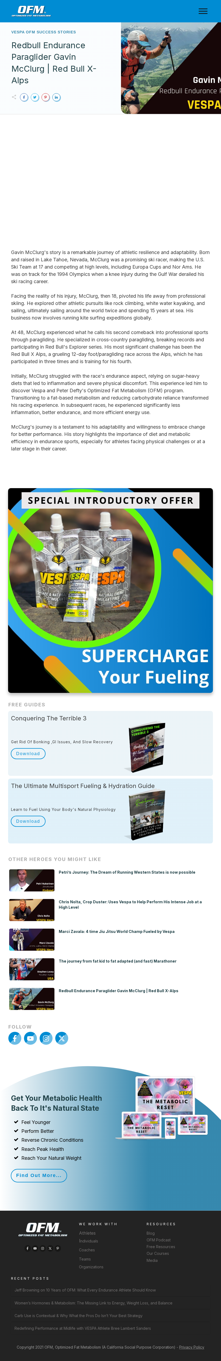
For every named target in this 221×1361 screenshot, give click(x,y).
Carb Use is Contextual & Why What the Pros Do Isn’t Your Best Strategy (79, 1315)
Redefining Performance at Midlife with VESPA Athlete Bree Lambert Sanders (83, 1328)
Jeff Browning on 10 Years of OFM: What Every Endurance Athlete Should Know (85, 1290)
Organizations (91, 1267)
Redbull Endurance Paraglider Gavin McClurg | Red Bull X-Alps (118, 990)
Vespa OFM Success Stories (43, 32)
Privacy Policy (191, 1347)
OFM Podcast (159, 1240)
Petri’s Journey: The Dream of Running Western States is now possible (127, 872)
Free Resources (161, 1246)
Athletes (87, 1233)
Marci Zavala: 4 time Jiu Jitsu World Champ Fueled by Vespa (117, 931)
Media (152, 1260)
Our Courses (158, 1253)
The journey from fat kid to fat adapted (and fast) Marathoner (118, 961)
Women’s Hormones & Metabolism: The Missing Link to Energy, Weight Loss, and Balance (93, 1303)
